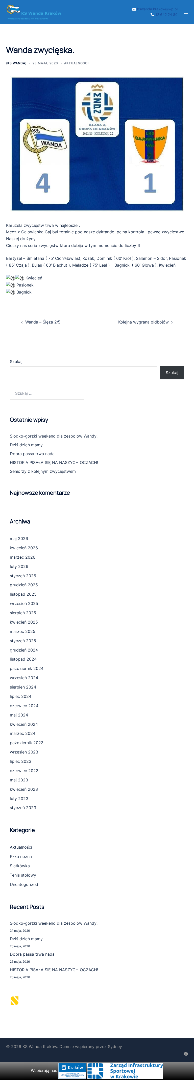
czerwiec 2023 (24, 770)
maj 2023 (19, 779)
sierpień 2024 (23, 687)
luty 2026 (19, 566)
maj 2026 (19, 538)
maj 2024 (19, 714)
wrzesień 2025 (24, 603)
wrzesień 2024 (24, 677)
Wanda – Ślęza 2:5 (42, 322)
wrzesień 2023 (24, 751)
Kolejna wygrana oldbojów (143, 322)
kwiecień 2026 (24, 547)
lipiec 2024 (20, 696)
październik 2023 (26, 742)
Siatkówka (20, 865)
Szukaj (16, 361)
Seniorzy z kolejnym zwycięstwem (43, 471)
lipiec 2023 (20, 761)
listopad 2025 (23, 594)
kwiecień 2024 (24, 724)
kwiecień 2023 (24, 789)
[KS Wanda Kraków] (34, 11)
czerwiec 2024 (24, 705)
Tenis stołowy (23, 875)
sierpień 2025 (23, 612)
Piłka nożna (21, 856)
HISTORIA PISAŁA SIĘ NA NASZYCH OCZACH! (54, 462)
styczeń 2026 (23, 575)
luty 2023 (19, 798)
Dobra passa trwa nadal (33, 453)
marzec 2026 (22, 557)
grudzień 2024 (24, 650)
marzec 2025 (22, 631)
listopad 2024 (23, 659)
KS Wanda (16, 63)
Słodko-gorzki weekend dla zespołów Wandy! (54, 436)
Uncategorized (24, 884)
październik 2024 (26, 668)
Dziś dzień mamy (26, 444)
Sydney (115, 1046)
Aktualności (76, 63)
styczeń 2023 (23, 807)
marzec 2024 (22, 733)
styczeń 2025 (23, 640)
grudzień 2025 (24, 584)
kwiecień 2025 (24, 622)
